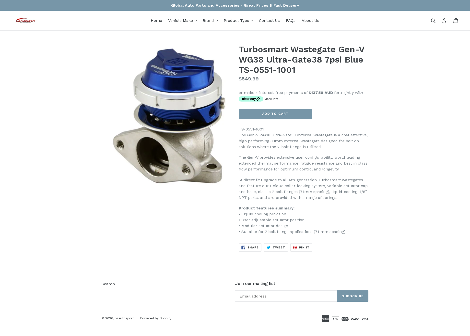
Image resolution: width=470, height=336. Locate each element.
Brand (211, 20)
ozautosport (124, 318)
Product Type (239, 20)
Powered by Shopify (155, 318)
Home (156, 20)
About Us (310, 20)
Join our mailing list (255, 283)
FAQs (290, 20)
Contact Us (269, 20)
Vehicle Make (183, 20)
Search (108, 284)
